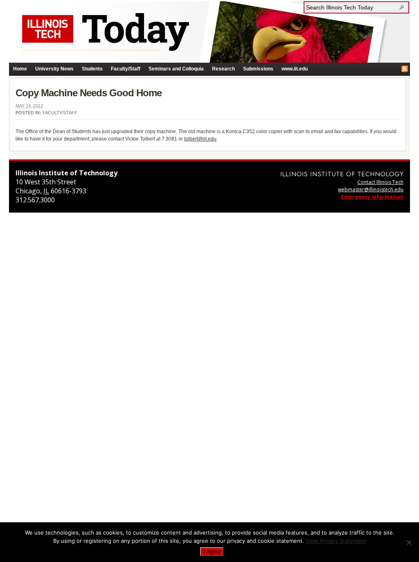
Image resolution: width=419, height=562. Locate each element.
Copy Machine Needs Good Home (89, 92)
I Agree (211, 551)
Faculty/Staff (125, 69)
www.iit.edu (295, 69)
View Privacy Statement (336, 540)
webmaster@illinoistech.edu (370, 189)
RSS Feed (404, 69)
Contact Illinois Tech (380, 182)
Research (223, 69)
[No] (409, 542)
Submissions (258, 69)
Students (92, 69)
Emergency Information (372, 196)
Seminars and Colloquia (176, 69)
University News (54, 69)
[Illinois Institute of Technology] (342, 174)
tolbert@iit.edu (200, 139)
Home (20, 69)
